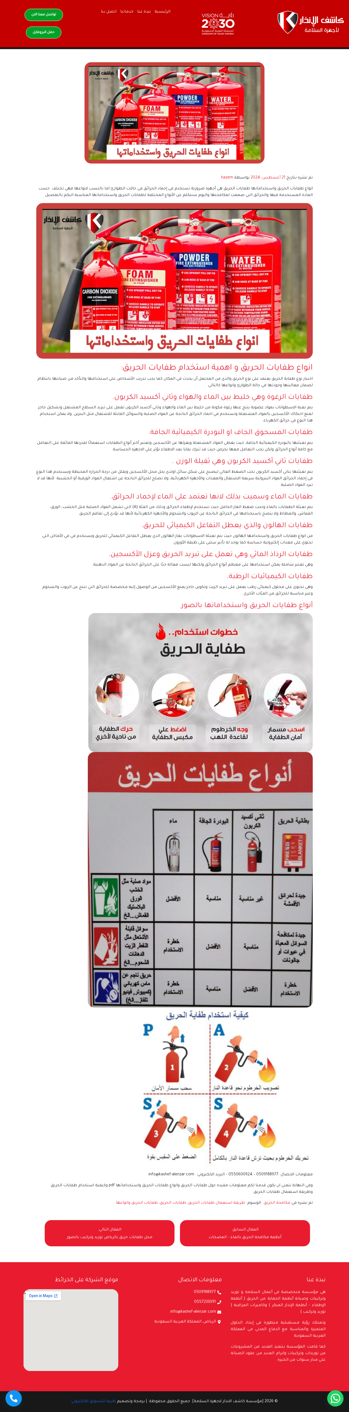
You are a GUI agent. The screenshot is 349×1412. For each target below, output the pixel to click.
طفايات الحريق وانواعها (137, 1203)
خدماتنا (126, 12)
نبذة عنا (144, 12)
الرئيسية (162, 12)
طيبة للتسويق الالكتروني (93, 1401)
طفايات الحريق (173, 1203)
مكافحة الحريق (277, 1203)
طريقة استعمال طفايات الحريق (216, 1203)
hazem (227, 178)
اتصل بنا (108, 12)
